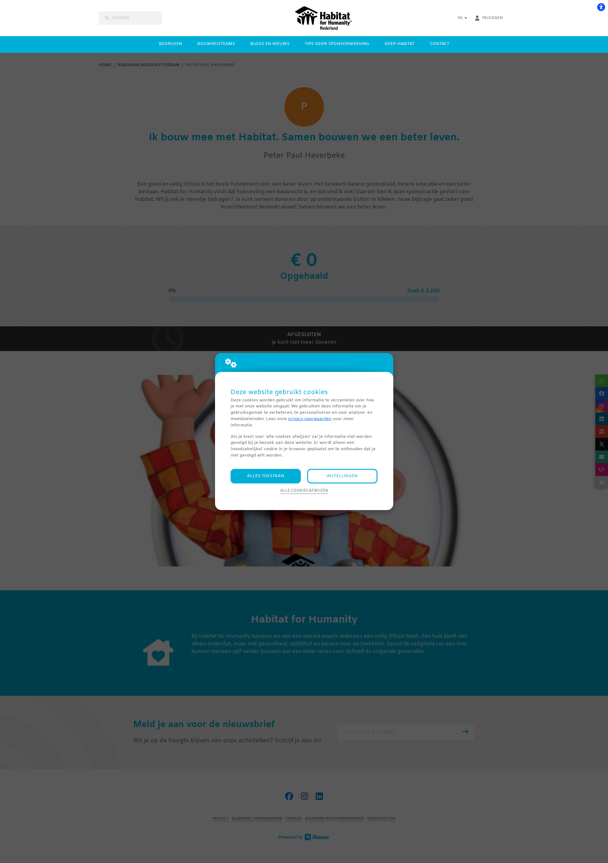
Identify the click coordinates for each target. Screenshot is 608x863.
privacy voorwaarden (310, 419)
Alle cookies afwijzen (304, 490)
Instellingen (342, 476)
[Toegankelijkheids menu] (601, 7)
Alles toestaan (265, 476)
